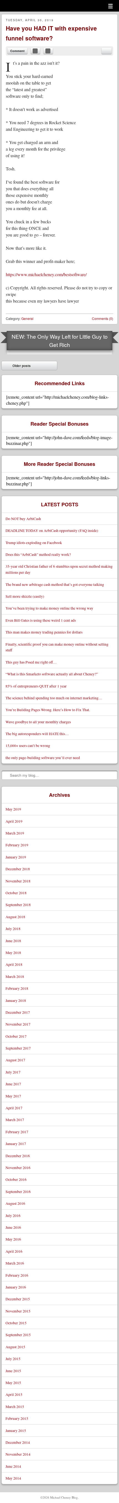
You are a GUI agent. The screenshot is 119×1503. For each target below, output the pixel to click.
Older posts (17, 366)
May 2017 (13, 1096)
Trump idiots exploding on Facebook (34, 542)
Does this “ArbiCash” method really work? (38, 554)
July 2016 (13, 1215)
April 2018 (14, 964)
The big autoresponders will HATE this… (37, 733)
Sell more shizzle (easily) (25, 596)
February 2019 (17, 844)
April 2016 (14, 1251)
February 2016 (17, 1275)
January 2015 (16, 1430)
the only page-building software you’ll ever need (43, 757)
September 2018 (18, 904)
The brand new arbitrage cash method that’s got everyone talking (55, 584)
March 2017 (15, 1119)
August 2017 (15, 1059)
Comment (17, 51)
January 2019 (16, 857)
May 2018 (13, 952)
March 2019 (15, 833)
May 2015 (13, 1382)
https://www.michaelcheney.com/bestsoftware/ (46, 274)
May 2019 (13, 809)
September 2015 (18, 1334)
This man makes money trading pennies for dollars (44, 632)
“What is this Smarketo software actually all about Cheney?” (52, 673)
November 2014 (18, 1454)
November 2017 (18, 1024)
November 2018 (18, 881)
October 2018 (16, 892)
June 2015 (13, 1370)
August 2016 (15, 1203)
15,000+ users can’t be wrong (28, 745)
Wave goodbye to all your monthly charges (38, 721)
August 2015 (15, 1346)
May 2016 (13, 1239)
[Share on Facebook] (35, 51)
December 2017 (18, 1012)
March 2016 (15, 1263)
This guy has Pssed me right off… (31, 662)
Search (6, 775)
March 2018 (15, 976)
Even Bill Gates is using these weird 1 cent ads (41, 620)
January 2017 (16, 1143)
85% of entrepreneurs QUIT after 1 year (36, 686)
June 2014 (13, 1466)
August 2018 (15, 916)
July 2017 (13, 1072)
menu (110, 6)
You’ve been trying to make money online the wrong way (49, 608)
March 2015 (15, 1406)
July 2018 (13, 928)
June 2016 (13, 1227)
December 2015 (18, 1298)
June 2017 (13, 1083)
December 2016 (18, 1155)
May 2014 (13, 1478)
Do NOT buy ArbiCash (23, 518)
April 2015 (14, 1394)
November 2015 (18, 1311)
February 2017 (17, 1131)
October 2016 (16, 1179)
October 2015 (16, 1322)
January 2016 (16, 1287)
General (27, 318)
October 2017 (16, 1036)
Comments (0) (102, 318)
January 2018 (16, 1000)
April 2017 (14, 1107)
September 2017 (18, 1048)
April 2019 (14, 821)
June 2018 (13, 940)
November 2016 (18, 1167)
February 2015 (17, 1418)
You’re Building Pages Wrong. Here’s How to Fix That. (48, 709)
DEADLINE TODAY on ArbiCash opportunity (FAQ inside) (52, 530)
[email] (107, 51)
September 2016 (18, 1191)
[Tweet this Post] (48, 51)
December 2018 (18, 868)
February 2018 (17, 988)
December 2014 (18, 1442)
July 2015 (13, 1358)
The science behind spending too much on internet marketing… (54, 697)
